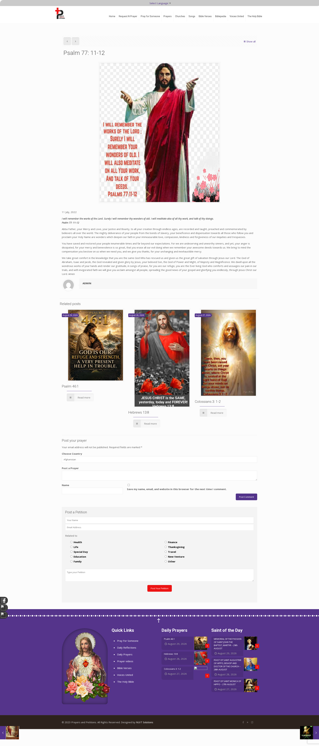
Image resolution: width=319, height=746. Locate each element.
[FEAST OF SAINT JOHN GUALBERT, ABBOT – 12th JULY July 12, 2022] (309, 732)
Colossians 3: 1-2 (208, 402)
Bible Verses (124, 668)
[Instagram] (252, 722)
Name (65, 485)
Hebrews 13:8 (138, 412)
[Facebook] (243, 722)
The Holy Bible (125, 681)
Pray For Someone (127, 640)
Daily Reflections (126, 647)
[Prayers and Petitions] (61, 13)
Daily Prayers (124, 654)
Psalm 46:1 (70, 386)
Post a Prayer (70, 468)
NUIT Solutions (144, 722)
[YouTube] (247, 722)
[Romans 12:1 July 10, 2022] (9, 732)
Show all (251, 41)
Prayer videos (125, 661)
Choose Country (72, 453)
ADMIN (87, 283)
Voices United (125, 674)
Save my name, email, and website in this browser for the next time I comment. (177, 489)
